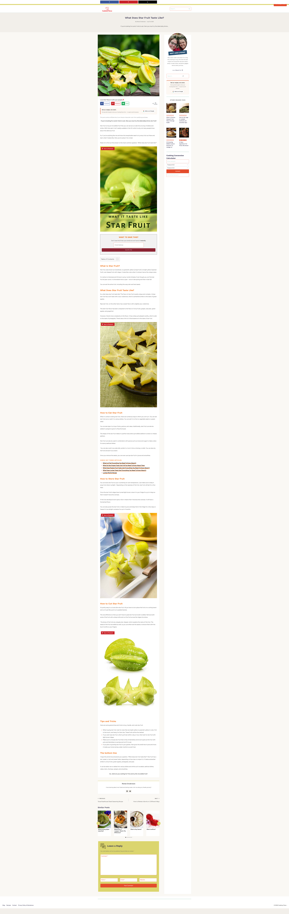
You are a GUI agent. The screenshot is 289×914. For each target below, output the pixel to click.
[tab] (125, 837)
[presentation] (104, 819)
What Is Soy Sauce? (136, 829)
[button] (167, 115)
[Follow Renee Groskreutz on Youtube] (130, 791)
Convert (177, 171)
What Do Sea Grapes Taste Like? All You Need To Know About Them (124, 465)
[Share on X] (147, 2)
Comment (104, 856)
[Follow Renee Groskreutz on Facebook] (127, 791)
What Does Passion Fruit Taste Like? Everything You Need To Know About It (126, 468)
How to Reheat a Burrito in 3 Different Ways (146, 800)
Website (142, 880)
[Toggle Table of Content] (116, 259)
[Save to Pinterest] (128, 2)
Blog (4, 905)
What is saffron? (151, 829)
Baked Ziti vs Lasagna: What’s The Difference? (120, 831)
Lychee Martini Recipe (110, 473)
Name (103, 880)
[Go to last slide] (98, 823)
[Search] (183, 76)
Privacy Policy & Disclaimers (26, 905)
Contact (14, 905)
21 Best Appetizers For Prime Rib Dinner (184, 144)
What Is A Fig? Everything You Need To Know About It (119, 463)
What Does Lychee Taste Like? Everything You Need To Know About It (124, 470)
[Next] (159, 823)
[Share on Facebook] (109, 2)
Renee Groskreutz (141, 21)
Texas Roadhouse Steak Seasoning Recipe (110, 800)
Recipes (8, 905)
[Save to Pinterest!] (108, 148)
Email (123, 880)
